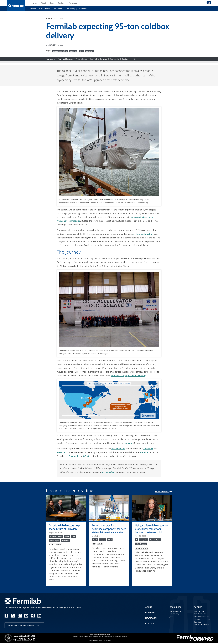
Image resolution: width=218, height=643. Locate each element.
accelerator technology (60, 51)
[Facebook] (6, 616)
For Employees (175, 611)
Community (70, 9)
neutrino (102, 540)
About (43, 3)
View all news (162, 491)
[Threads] (33, 616)
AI (136, 540)
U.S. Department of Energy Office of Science (115, 636)
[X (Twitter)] (13, 616)
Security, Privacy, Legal (95, 640)
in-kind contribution (143, 234)
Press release (97, 544)
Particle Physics (200, 614)
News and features (65, 59)
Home (34, 3)
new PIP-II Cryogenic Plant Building (128, 375)
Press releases (81, 59)
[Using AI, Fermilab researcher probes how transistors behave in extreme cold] (152, 507)
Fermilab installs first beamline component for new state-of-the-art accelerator (109, 529)
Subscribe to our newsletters (24, 625)
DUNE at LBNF (45, 9)
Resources (83, 9)
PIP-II (81, 51)
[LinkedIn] (39, 616)
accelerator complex (56, 536)
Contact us (126, 59)
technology (89, 51)
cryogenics (73, 51)
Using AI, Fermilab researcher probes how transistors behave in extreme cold (151, 529)
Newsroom (58, 9)
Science (33, 9)
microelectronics (141, 544)
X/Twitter (61, 452)
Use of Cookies (107, 640)
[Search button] (134, 59)
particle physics (54, 540)
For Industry (174, 614)
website (129, 443)
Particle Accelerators (201, 616)
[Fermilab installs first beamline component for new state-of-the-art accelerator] (109, 507)
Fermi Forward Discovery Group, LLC (90, 636)
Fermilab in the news (98, 59)
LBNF (74, 536)
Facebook (148, 448)
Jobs (52, 3)
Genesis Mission (155, 540)
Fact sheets (114, 59)
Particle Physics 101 (201, 625)
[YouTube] (26, 616)
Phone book (73, 3)
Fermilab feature (55, 545)
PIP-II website (118, 448)
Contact (61, 3)
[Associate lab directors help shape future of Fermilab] (66, 507)
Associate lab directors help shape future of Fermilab (64, 527)
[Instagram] (20, 616)
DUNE (67, 536)
